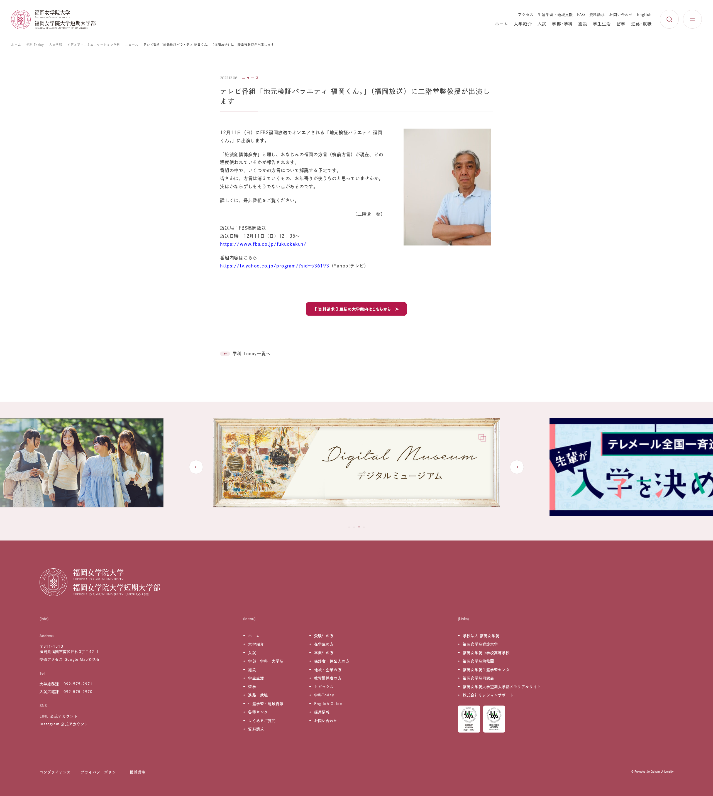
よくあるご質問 (261, 721)
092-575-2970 (78, 692)
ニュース (131, 44)
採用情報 (322, 712)
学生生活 (602, 24)
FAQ (581, 14)
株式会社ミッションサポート (488, 695)
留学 (621, 24)
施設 (582, 24)
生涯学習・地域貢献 (555, 14)
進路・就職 (258, 695)
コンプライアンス (55, 772)
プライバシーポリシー (100, 772)
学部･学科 (562, 24)
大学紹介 (523, 24)
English (644, 14)
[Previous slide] (196, 467)
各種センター (260, 712)
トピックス (324, 687)
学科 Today (35, 44)
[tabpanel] (356, 467)
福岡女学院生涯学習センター (488, 670)
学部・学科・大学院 (265, 661)
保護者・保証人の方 (331, 661)
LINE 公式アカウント (58, 716)
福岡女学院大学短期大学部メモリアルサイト (502, 687)
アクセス (526, 14)
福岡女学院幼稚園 (478, 661)
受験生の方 (324, 636)
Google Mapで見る (82, 659)
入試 (542, 24)
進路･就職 (641, 24)
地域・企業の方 (327, 670)
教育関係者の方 (327, 678)
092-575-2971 (78, 684)
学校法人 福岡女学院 (481, 636)
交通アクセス (51, 659)
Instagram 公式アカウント (64, 724)
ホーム (502, 24)
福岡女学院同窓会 (478, 678)
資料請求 (597, 14)
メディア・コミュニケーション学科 (93, 44)
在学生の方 (324, 644)
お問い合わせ (621, 14)
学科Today (324, 695)
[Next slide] (517, 467)
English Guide (328, 704)
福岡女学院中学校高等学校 (486, 653)
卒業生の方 (324, 653)
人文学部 (55, 44)
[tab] (349, 527)
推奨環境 (137, 772)
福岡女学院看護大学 (480, 644)
